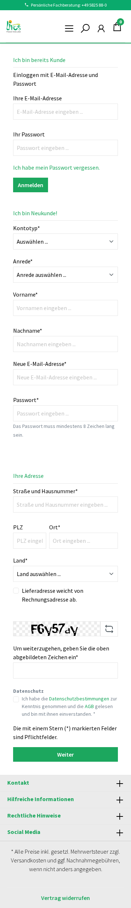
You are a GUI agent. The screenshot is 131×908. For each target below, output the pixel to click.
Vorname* (25, 294)
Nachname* (27, 330)
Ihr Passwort (29, 134)
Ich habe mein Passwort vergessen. (56, 167)
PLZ (18, 527)
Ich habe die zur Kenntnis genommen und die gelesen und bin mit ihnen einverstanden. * (69, 706)
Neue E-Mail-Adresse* (40, 363)
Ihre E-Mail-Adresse (37, 98)
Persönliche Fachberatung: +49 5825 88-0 (69, 5)
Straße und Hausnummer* (45, 491)
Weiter (65, 754)
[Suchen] (85, 26)
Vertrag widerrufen (65, 897)
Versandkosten (28, 860)
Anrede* (23, 261)
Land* (20, 560)
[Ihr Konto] (101, 26)
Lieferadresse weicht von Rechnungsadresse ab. (52, 595)
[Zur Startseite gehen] (13, 26)
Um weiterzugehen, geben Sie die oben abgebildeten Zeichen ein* (61, 653)
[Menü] (69, 26)
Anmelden (30, 185)
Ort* (54, 527)
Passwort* (26, 399)
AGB (89, 706)
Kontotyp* (26, 228)
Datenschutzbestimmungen (79, 698)
